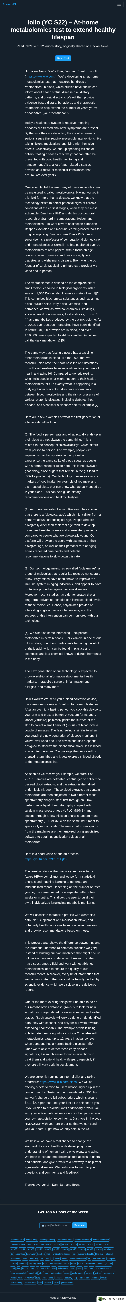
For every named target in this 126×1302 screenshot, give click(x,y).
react (13, 1278)
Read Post (63, 58)
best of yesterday (47, 1240)
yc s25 (74, 1244)
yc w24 (99, 1244)
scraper (58, 1278)
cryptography (35, 1263)
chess (64, 1259)
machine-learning (103, 1268)
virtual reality (16, 1283)
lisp (85, 1268)
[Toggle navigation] (119, 4)
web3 (56, 1283)
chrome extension (78, 1259)
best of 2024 (46, 1244)
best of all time (17, 1240)
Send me (79, 1225)
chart (57, 1259)
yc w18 (98, 1249)
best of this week (65, 1240)
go (111, 1263)
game (100, 1263)
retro (20, 1278)
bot (42, 1259)
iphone (25, 1268)
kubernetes (63, 1268)
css (47, 1259)
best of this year (18, 1244)
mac (91, 1268)
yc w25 (82, 1244)
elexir (66, 1263)
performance (78, 1273)
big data (99, 1254)
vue (40, 1283)
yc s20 (56, 1249)
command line (99, 1259)
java (32, 1268)
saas (51, 1278)
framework (90, 1263)
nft (40, 1273)
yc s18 (90, 1249)
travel (103, 1278)
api (74, 1254)
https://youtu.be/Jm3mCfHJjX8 (46, 859)
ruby (38, 1278)
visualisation (30, 1283)
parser (67, 1273)
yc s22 (22, 1249)
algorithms (20, 1254)
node (46, 1273)
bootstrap (34, 1259)
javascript (45, 1268)
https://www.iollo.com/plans (58, 1082)
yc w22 (31, 1249)
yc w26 (65, 1244)
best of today (31, 1240)
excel (80, 1263)
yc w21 (48, 1249)
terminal (95, 1278)
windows (48, 1283)
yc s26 (57, 1244)
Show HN (9, 4)
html (13, 1268)
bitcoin (109, 1254)
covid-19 (23, 1263)
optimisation (56, 1273)
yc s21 (39, 1249)
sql (76, 1278)
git (106, 1263)
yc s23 (107, 1244)
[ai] (48, 1254)
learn (73, 1268)
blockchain (15, 1259)
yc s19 (73, 1249)
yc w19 (82, 1249)
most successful (18, 1273)
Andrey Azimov (68, 1297)
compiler (111, 1259)
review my (29, 1278)
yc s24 (91, 1244)
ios (18, 1268)
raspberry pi (109, 1273)
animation (31, 1254)
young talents (67, 1283)
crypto (14, 1263)
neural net (32, 1273)
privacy (89, 1273)
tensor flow (84, 1278)
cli (89, 1259)
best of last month (101, 1240)
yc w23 (14, 1249)
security (68, 1278)
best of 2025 (33, 1244)
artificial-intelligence (61, 1254)
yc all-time (108, 1249)
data (45, 1263)
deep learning (55, 1263)
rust (44, 1278)
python (98, 1273)
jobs (54, 1268)
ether (73, 1263)
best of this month (83, 1240)
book (25, 1259)
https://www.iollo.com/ (40, 76)
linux (79, 1268)
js (37, 1268)
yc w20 (65, 1249)
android (41, 1254)
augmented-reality (86, 1254)
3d (12, 1254)
